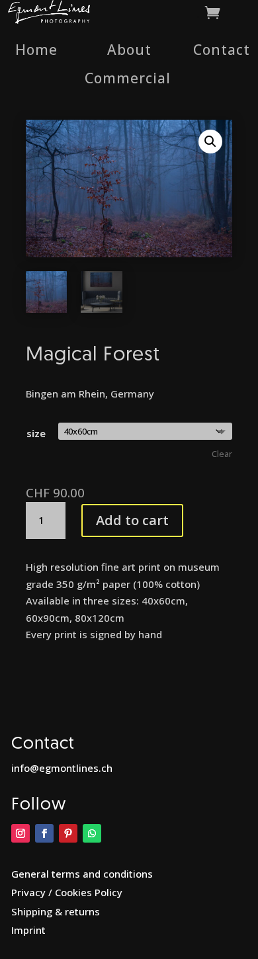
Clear (222, 454)
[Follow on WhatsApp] (92, 833)
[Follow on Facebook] (44, 833)
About (129, 49)
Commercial (128, 78)
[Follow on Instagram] (20, 833)
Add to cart (132, 520)
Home (36, 49)
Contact (221, 49)
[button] (210, 141)
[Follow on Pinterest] (68, 833)
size (36, 433)
